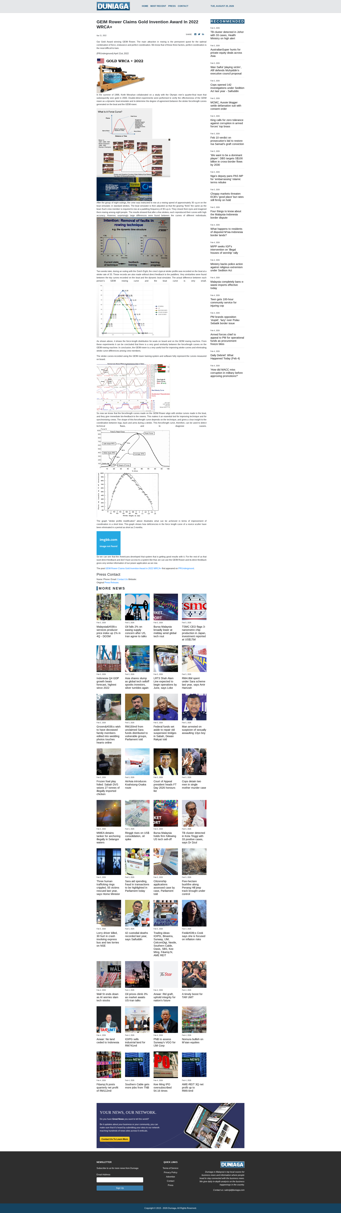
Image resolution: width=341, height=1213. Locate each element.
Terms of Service (170, 1168)
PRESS (172, 6)
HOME (145, 6)
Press (170, 1185)
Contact (170, 1181)
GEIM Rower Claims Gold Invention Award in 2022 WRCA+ (133, 568)
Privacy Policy (170, 1172)
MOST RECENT (158, 6)
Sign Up (120, 1188)
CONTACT (183, 6)
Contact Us (122, 579)
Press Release (112, 582)
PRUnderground (186, 568)
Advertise (170, 1177)
